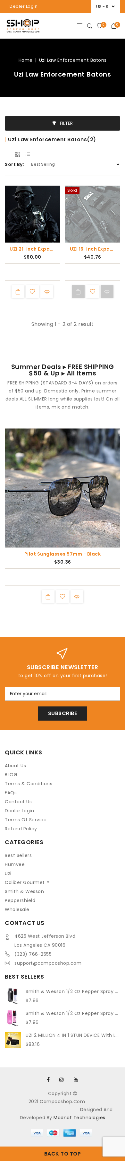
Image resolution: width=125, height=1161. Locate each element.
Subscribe (62, 713)
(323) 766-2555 (33, 954)
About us (15, 765)
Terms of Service (25, 819)
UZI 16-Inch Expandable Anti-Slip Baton (93, 249)
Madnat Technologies (79, 1117)
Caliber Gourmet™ (27, 882)
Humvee (15, 864)
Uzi (8, 873)
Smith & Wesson (24, 891)
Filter (66, 123)
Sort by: (14, 164)
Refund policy (21, 828)
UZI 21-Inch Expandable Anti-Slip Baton (32, 249)
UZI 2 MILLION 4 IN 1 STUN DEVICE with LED (73, 1035)
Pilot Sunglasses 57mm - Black (62, 554)
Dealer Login (24, 6)
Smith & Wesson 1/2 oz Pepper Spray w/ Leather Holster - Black (73, 991)
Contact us (18, 801)
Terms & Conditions (28, 783)
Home (26, 60)
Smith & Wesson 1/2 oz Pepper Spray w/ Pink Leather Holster (73, 1013)
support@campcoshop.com (47, 963)
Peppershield (20, 900)
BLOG (11, 774)
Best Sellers (18, 855)
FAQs (11, 792)
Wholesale (17, 909)
